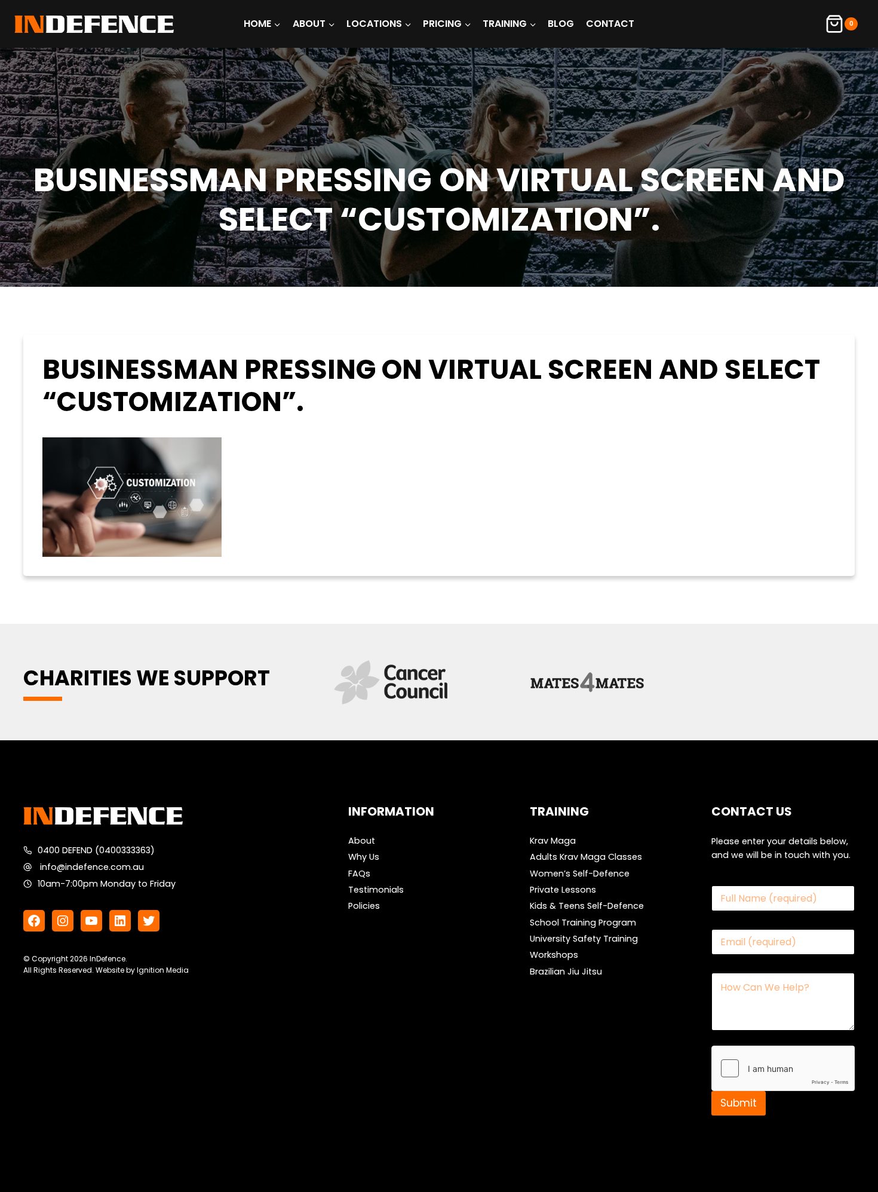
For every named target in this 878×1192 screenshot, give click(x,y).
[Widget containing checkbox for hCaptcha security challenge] (783, 1068)
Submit (738, 1103)
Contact (610, 23)
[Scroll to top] (845, 1153)
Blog (561, 23)
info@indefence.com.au (92, 867)
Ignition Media (163, 970)
